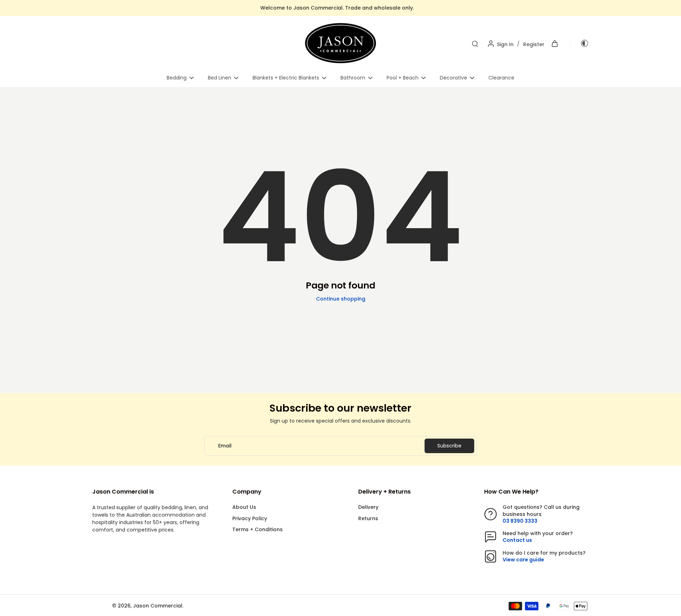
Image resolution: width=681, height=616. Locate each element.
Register (533, 44)
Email (225, 445)
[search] (475, 43)
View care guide (523, 559)
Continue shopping (340, 298)
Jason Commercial (157, 605)
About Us (244, 507)
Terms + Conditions (257, 529)
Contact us (517, 540)
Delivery (368, 507)
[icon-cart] (554, 43)
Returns (368, 518)
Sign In (505, 44)
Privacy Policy (249, 518)
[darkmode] (579, 43)
